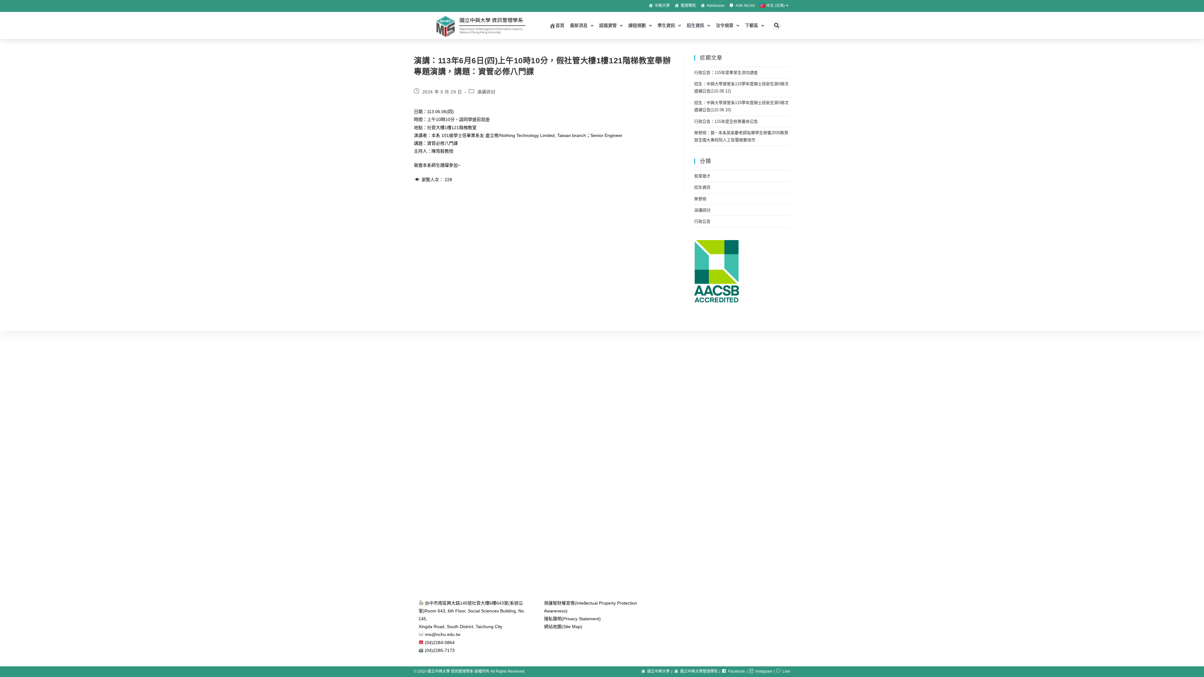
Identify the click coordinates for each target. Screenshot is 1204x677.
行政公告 (702, 221)
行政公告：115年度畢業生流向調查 (726, 72)
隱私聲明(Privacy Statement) (572, 618)
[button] (776, 25)
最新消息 (579, 25)
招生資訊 (695, 25)
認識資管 (608, 25)
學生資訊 (666, 25)
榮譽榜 (700, 199)
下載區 (751, 25)
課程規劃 (637, 25)
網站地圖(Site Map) (563, 626)
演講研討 (486, 91)
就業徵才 (702, 176)
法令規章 (724, 25)
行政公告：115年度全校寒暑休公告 (726, 121)
